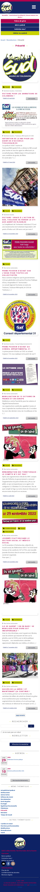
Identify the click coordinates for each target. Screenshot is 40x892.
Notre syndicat (20, 25)
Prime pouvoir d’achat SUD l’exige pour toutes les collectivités (16, 273)
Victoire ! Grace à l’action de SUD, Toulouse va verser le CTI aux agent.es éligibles (18, 220)
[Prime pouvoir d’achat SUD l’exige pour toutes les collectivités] (20, 259)
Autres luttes (5, 795)
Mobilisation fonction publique (15, 759)
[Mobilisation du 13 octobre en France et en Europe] (20, 384)
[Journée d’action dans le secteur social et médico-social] (20, 523)
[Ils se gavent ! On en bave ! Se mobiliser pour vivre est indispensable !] (20, 614)
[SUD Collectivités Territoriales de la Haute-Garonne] (6, 12)
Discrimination (6, 799)
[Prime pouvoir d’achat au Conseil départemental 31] (20, 335)
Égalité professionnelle (9, 806)
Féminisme (4, 808)
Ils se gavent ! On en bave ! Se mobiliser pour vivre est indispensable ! (18, 628)
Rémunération (17, 132)
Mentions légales (6, 875)
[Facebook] (8, 864)
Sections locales (9, 215)
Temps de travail (6, 815)
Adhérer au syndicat (20, 33)
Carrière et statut (7, 824)
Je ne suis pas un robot (11, 732)
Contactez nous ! (20, 29)
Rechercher (20, 721)
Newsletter (20, 736)
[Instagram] (13, 864)
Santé (3, 832)
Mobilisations (5, 828)
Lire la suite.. (31, 99)
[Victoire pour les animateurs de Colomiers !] (20, 82)
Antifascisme (5, 792)
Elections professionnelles (10, 826)
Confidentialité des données (10, 872)
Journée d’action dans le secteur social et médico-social (16, 540)
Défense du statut (7, 797)
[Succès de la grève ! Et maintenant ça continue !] (20, 677)
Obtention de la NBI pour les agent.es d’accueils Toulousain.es (18, 141)
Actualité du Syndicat (8, 790)
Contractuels (17, 87)
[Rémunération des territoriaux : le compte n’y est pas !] (20, 460)
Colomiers (18, 91)
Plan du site (5, 870)
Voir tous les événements (20, 780)
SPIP (25, 885)
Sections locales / (9, 91)
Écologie (4, 804)
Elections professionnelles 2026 (15, 771)
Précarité (7, 87)
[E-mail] (3, 864)
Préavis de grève (20, 21)
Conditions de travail (10, 528)
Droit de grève (5, 801)
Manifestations (18, 390)
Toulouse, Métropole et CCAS (24, 136)
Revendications (6, 830)
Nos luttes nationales (11, 268)
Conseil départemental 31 (23, 344)
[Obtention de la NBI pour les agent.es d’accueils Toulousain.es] (20, 127)
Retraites (4, 812)
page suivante (20, 715)
